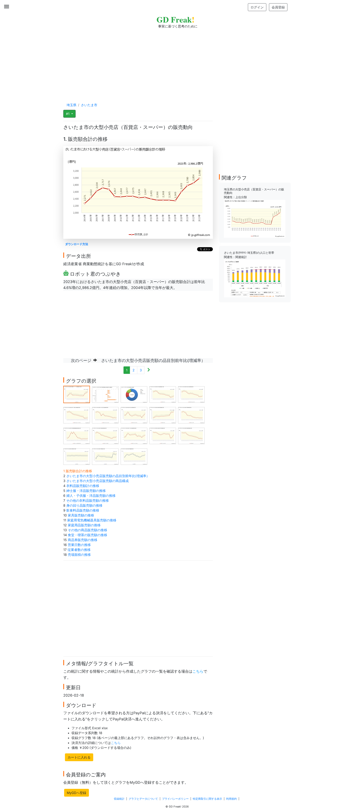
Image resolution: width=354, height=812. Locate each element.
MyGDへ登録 (76, 793)
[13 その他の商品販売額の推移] (134, 435)
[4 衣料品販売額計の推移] (162, 394)
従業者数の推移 (79, 550)
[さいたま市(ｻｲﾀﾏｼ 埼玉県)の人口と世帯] (254, 278)
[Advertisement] (177, 61)
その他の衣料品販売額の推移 (87, 500)
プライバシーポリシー (175, 798)
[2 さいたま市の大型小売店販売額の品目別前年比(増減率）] (105, 394)
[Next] (148, 370)
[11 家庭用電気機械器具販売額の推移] (76, 435)
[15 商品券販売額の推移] (191, 435)
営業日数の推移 (79, 545)
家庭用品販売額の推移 (84, 525)
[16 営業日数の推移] (76, 456)
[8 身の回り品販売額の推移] (134, 415)
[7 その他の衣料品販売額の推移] (105, 415)
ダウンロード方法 (76, 244)
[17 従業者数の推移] (105, 456)
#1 (68, 114)
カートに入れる (79, 757)
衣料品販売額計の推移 (82, 486)
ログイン (257, 7)
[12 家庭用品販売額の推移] (105, 435)
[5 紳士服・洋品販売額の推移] (191, 394)
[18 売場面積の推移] (134, 456)
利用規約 (231, 798)
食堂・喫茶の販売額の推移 (87, 535)
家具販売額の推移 (81, 515)
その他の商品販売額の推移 (87, 530)
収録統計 (119, 798)
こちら (197, 671)
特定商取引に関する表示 (207, 798)
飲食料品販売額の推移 (82, 510)
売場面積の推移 (79, 555)
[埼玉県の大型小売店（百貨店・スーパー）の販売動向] (254, 218)
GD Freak (175, 19)
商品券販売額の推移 (82, 540)
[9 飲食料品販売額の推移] (162, 415)
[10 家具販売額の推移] (191, 415)
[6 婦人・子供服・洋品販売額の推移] (76, 415)
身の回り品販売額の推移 (84, 505)
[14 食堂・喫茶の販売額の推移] (162, 435)
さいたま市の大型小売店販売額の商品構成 (97, 481)
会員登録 (278, 7)
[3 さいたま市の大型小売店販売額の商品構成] (134, 394)
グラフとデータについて (143, 798)
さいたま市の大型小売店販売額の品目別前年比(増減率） (108, 476)
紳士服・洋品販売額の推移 (86, 491)
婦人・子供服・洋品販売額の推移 (91, 496)
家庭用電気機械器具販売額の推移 (91, 520)
